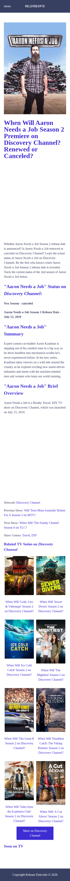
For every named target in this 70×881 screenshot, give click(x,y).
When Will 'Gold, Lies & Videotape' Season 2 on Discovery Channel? (19, 606)
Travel (26, 535)
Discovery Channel (28, 502)
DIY (34, 535)
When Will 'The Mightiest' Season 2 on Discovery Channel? (51, 675)
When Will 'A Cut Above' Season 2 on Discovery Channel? (50, 816)
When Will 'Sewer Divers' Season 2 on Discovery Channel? (50, 606)
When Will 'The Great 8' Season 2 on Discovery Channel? (19, 743)
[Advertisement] (35, 199)
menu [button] (7, 6)
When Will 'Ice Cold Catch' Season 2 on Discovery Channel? (19, 670)
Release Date (34, 874)
